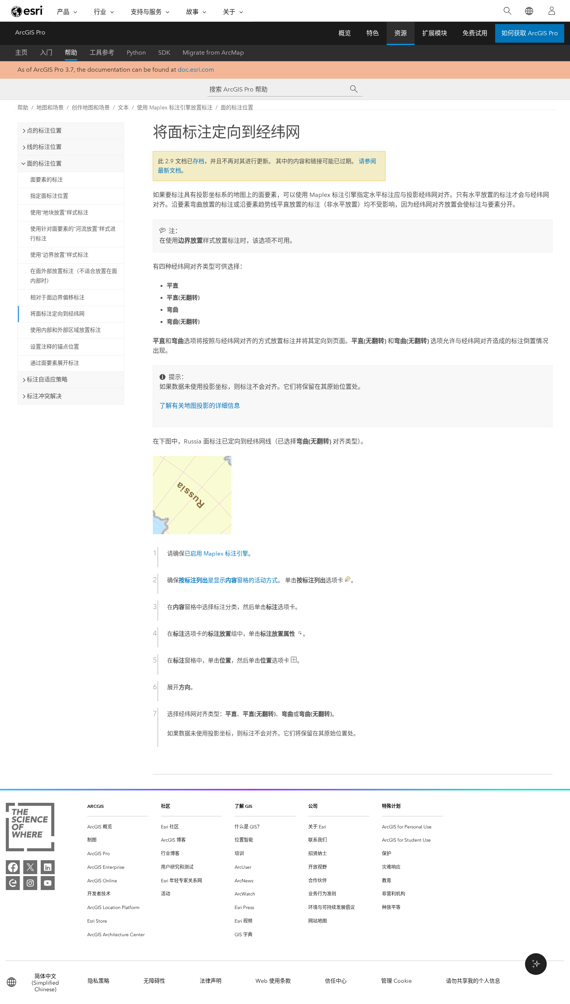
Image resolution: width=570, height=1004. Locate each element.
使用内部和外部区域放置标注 (65, 330)
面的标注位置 (237, 107)
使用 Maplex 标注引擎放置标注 (174, 107)
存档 (198, 161)
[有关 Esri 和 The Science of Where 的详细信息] (30, 828)
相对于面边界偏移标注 (57, 297)
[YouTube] (48, 883)
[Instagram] (30, 883)
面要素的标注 (46, 179)
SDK (164, 52)
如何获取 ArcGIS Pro (529, 33)
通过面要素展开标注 (54, 363)
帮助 (71, 52)
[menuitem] (118, 827)
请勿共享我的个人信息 (473, 981)
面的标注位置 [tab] (44, 163)
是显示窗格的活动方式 (228, 580)
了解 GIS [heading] (243, 806)
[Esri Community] (13, 883)
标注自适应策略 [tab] (47, 379)
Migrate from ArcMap (213, 52)
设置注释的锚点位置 (54, 346)
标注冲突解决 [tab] (44, 396)
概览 (345, 33)
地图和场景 (50, 107)
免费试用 (475, 33)
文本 (123, 107)
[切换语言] (528, 11)
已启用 (216, 553)
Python (136, 52)
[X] (30, 867)
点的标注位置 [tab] (44, 130)
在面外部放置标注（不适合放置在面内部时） (73, 276)
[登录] (551, 11)
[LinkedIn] (48, 867)
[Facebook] (13, 867)
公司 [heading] (313, 806)
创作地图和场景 (91, 107)
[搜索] (507, 11)
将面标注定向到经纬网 (57, 314)
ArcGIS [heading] (95, 806)
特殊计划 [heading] (391, 806)
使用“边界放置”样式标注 (59, 255)
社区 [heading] (165, 806)
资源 (400, 33)
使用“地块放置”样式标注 (59, 212)
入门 (46, 52)
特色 (372, 33)
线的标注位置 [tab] (44, 146)
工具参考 (102, 52)
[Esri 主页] (27, 11)
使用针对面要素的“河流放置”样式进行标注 (73, 234)
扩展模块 (434, 33)
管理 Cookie (396, 981)
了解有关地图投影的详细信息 (199, 405)
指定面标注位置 (49, 196)
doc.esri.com (196, 69)
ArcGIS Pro (30, 32)
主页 (21, 52)
